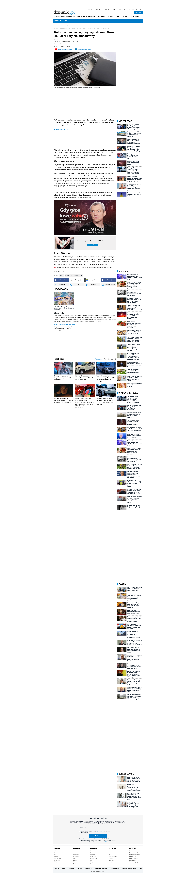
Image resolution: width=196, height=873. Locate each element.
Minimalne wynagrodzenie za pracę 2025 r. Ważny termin (93, 241)
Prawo (110, 851)
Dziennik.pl (76, 848)
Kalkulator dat (132, 851)
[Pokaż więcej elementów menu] (141, 17)
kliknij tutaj (107, 841)
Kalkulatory (132, 848)
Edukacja (92, 854)
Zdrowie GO (73, 25)
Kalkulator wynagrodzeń (135, 862)
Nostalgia (66, 25)
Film (91, 860)
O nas (63, 868)
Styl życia (111, 862)
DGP (114, 9)
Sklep (140, 9)
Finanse (110, 852)
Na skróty (57, 848)
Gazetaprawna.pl (58, 852)
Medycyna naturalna (113, 856)
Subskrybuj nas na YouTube (65, 49)
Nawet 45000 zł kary (62, 129)
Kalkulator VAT (132, 856)
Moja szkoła (93, 856)
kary (61, 275)
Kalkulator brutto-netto (134, 860)
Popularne (98, 359)
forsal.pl (98, 9)
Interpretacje (57, 860)
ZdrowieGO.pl (122, 9)
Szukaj (139, 12)
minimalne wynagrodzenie (73, 275)
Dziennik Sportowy (95, 25)
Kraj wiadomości (110, 359)
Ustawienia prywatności (129, 868)
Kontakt (56, 868)
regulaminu (99, 831)
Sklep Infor (56, 862)
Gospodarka (58, 21)
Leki (109, 854)
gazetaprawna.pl (133, 9)
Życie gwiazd (93, 858)
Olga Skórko (66, 40)
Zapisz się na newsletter (84, 49)
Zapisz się (98, 836)
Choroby (111, 858)
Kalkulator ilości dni (134, 852)
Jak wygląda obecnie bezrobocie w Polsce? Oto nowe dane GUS (64, 308)
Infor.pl (55, 851)
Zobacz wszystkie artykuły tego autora (64, 324)
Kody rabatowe (94, 852)
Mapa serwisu (115, 868)
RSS (141, 868)
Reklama (71, 868)
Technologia (76, 852)
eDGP (55, 854)
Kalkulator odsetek (133, 858)
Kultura (92, 863)
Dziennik (56, 28)
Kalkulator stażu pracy (134, 854)
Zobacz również (93, 245)
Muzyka (92, 862)
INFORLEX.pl (106, 9)
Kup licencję (71, 269)
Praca (67, 21)
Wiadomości (76, 856)
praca (73, 28)
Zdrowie (75, 860)
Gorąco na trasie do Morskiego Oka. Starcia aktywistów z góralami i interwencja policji (63, 328)
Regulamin (88, 868)
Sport (74, 858)
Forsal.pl (56, 856)
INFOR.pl (90, 9)
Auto (74, 851)
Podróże (75, 862)
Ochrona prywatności (101, 868)
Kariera (80, 868)
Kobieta (92, 851)
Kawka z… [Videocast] (83, 25)
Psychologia (111, 860)
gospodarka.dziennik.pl (65, 28)
